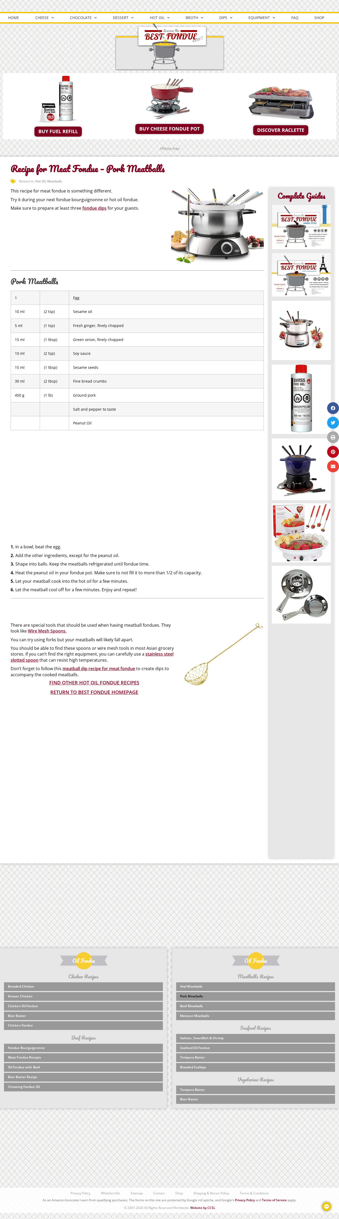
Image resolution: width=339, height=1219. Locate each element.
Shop (319, 17)
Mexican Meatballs (194, 1016)
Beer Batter (17, 1016)
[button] (333, 408)
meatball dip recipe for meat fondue (99, 668)
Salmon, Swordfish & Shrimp (202, 1038)
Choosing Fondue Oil (24, 1086)
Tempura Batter (192, 1057)
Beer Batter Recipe (22, 1077)
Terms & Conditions (254, 1193)
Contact (159, 1193)
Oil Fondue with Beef (24, 1067)
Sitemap (137, 1193)
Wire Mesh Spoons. (47, 631)
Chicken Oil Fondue (23, 1006)
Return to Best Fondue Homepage (94, 692)
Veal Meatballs (191, 986)
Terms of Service (274, 1200)
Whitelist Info (110, 1193)
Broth (192, 17)
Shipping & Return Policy (211, 1193)
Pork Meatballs (191, 996)
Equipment (259, 17)
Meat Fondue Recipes (24, 1057)
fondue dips (94, 208)
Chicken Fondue (20, 1025)
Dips (223, 17)
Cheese (42, 17)
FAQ (294, 17)
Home (13, 17)
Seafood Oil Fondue (195, 1048)
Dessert (120, 17)
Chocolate (81, 17)
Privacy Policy (80, 1193)
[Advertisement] (137, 477)
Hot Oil (157, 17)
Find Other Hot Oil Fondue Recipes (94, 682)
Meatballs (54, 181)
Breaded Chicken (21, 986)
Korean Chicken (20, 996)
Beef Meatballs (191, 1006)
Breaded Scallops (193, 1067)
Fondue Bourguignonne (26, 1048)
